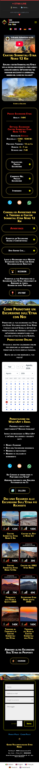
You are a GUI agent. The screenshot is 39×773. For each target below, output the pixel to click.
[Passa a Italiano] (10, 29)
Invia (29, 723)
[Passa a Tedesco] (25, 29)
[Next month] (22, 367)
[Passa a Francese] (20, 29)
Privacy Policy (14, 734)
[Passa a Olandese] (29, 29)
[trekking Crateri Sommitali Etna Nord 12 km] (19, 101)
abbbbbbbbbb (19, 271)
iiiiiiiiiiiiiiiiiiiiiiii (19, 660)
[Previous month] (18, 367)
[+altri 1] (7, 384)
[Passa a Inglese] (15, 29)
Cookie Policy (25, 734)
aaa (9, 202)
